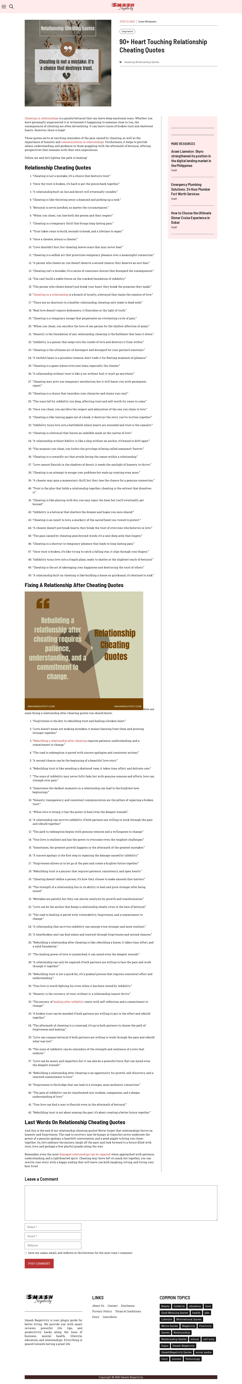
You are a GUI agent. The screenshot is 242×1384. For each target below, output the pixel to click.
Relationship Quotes (147, 62)
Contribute (110, 1317)
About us (98, 1305)
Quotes (165, 1332)
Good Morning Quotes (174, 1312)
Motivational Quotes (189, 1319)
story (164, 1358)
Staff (174, 170)
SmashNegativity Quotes (176, 1352)
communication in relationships (82, 142)
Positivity (205, 1325)
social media (203, 1352)
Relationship (182, 1332)
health (196, 1312)
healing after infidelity (68, 1001)
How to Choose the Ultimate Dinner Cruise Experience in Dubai (191, 217)
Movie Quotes (169, 1325)
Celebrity (179, 1306)
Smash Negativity (184, 1345)
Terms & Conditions (128, 1311)
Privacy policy (102, 1311)
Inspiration (127, 31)
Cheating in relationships (41, 118)
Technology (192, 1358)
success (176, 1358)
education (195, 1306)
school (195, 1339)
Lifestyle (166, 1319)
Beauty (165, 1306)
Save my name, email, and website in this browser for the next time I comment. (80, 1252)
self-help (208, 1339)
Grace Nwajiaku (147, 21)
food (208, 1306)
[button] (11, 6)
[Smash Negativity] (122, 6)
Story (95, 1317)
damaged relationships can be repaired (85, 1154)
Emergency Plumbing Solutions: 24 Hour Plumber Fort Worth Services (190, 189)
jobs (207, 1312)
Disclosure (128, 1305)
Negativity (188, 1325)
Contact (113, 1305)
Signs (164, 1345)
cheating (129, 62)
